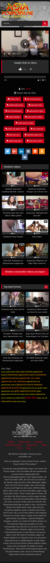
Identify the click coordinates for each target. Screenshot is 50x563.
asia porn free (36, 105)
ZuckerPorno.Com (13, 445)
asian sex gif (42, 398)
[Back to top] (42, 555)
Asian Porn (15, 99)
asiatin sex (11, 398)
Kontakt (38, 442)
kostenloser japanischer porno (21, 375)
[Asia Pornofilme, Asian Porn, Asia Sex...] (20, 11)
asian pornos (6, 401)
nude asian (19, 372)
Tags (28, 448)
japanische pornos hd (11, 387)
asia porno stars (35, 141)
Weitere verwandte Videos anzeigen (25, 271)
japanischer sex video (29, 378)
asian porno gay (19, 401)
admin (28, 89)
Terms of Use (25, 442)
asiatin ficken (20, 398)
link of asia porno (34, 99)
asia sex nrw (14, 135)
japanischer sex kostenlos (13, 381)
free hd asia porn (15, 111)
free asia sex (38, 129)
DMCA (11, 442)
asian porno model (25, 123)
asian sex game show (16, 129)
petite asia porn (15, 141)
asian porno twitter (34, 117)
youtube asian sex (34, 135)
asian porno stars (36, 111)
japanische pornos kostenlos (29, 385)
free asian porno (23, 394)
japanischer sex (33, 381)
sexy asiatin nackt (8, 372)
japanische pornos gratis (32, 388)
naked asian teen (16, 105)
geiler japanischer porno (25, 391)
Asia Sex (31, 397)
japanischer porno (8, 385)
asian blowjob (14, 117)
